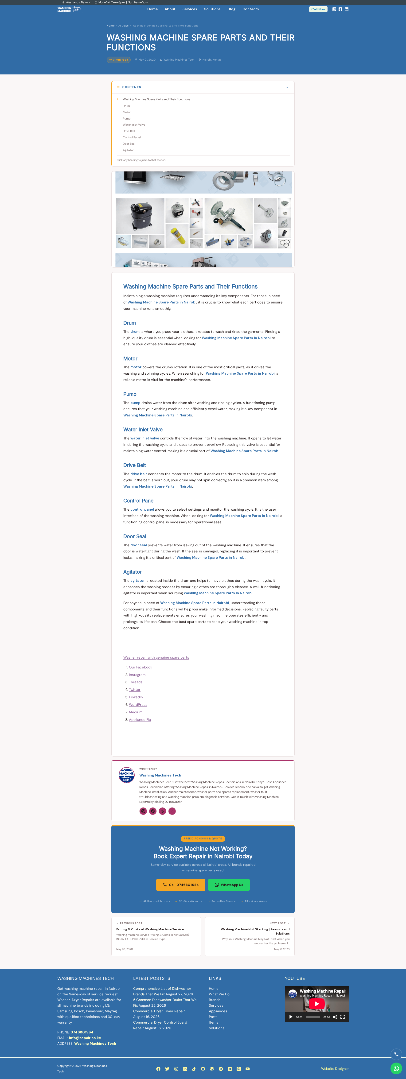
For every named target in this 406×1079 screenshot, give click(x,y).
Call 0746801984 (184, 885)
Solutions (212, 9)
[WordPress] (212, 1068)
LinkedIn (136, 697)
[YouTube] (247, 1068)
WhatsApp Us (232, 885)
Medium (135, 712)
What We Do (219, 994)
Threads (135, 682)
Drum (126, 106)
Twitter (135, 689)
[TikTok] (194, 1068)
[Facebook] (340, 9)
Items (213, 1022)
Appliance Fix (140, 719)
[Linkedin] (346, 9)
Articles (123, 25)
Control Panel (132, 137)
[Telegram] (220, 1068)
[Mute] (335, 1017)
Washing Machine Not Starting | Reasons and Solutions (255, 931)
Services (190, 9)
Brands (214, 999)
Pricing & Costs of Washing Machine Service (150, 929)
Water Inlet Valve (134, 125)
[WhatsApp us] (396, 1068)
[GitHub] (203, 1068)
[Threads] (162, 811)
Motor (127, 112)
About (170, 9)
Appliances (218, 1011)
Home (152, 9)
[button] (318, 9)
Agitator (128, 150)
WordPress (138, 704)
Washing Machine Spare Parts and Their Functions (156, 99)
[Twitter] (167, 1068)
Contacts (250, 9)
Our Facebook (140, 667)
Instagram (137, 674)
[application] (317, 1004)
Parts (213, 1016)
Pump (127, 118)
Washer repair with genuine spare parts (156, 657)
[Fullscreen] (342, 1017)
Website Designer (335, 1068)
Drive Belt (129, 131)
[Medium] (229, 1068)
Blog (231, 9)
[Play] (291, 1017)
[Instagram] (334, 9)
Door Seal (129, 144)
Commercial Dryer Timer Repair (159, 1011)
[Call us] (396, 1054)
